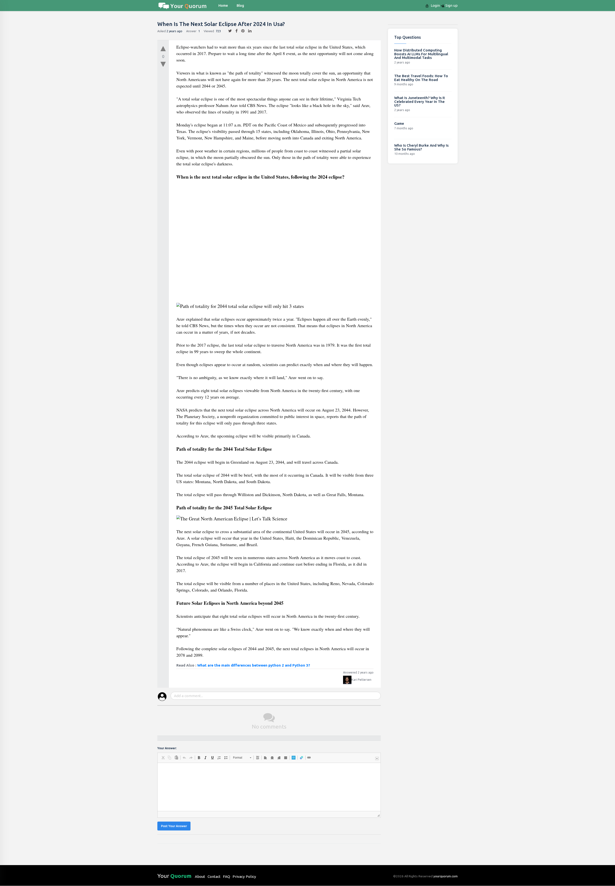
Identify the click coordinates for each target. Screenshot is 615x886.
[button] (163, 758)
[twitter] (228, 31)
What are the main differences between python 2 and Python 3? (253, 665)
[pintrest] (241, 31)
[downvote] (163, 64)
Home (223, 5)
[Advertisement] (275, 243)
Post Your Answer (174, 826)
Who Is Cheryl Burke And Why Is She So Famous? (421, 147)
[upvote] (163, 47)
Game (399, 123)
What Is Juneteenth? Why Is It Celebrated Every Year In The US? (419, 101)
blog (240, 5)
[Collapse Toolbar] (377, 758)
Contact (214, 876)
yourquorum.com (445, 876)
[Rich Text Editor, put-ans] (269, 787)
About (200, 876)
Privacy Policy (244, 876)
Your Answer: (167, 748)
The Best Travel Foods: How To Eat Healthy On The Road (421, 78)
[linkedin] (248, 31)
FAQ (226, 876)
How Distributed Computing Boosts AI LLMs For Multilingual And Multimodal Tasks (421, 54)
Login (435, 5)
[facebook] (235, 31)
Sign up (451, 5)
